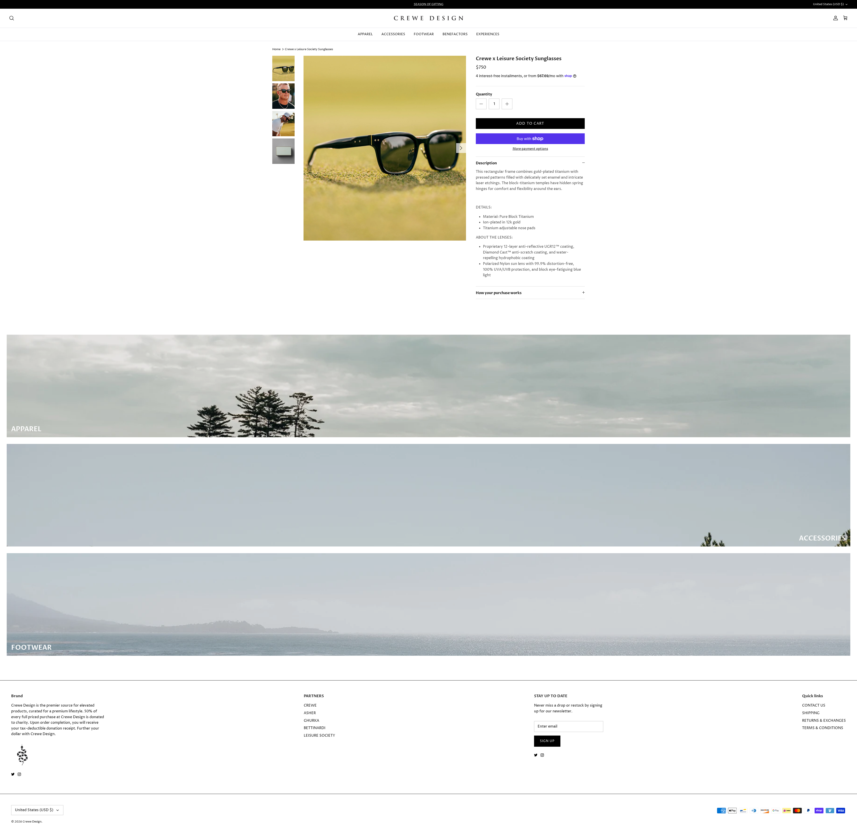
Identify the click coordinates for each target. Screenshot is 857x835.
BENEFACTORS (455, 34)
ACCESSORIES (393, 34)
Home (276, 49)
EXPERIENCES (487, 34)
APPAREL (365, 34)
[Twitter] (13, 774)
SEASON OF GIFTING (428, 4)
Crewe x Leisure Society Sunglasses (309, 49)
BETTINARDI (314, 728)
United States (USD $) (828, 4)
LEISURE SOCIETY (319, 735)
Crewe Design (32, 822)
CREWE (310, 705)
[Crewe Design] (428, 18)
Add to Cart (530, 123)
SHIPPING (811, 713)
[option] (385, 148)
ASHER (310, 713)
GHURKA (311, 720)
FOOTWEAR (424, 34)
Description (486, 163)
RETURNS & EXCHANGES (824, 720)
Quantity (484, 94)
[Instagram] (19, 774)
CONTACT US (813, 705)
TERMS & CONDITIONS (822, 728)
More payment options (530, 149)
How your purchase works (499, 293)
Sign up (547, 741)
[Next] (461, 148)
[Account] (834, 18)
